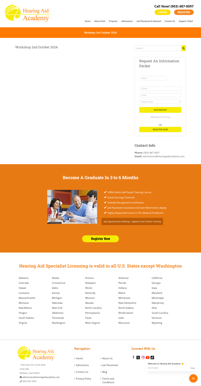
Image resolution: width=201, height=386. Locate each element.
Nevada (89, 303)
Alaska (55, 278)
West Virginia (92, 322)
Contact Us (82, 372)
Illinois (88, 288)
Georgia (156, 283)
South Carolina (160, 312)
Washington (58, 322)
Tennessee (58, 317)
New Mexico (25, 308)
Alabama (23, 278)
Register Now (160, 129)
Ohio (154, 308)
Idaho (55, 288)
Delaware (90, 283)
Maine (121, 293)
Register (184, 12)
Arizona (89, 278)
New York (57, 308)
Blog (104, 372)
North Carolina (93, 308)
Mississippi (158, 298)
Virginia (23, 322)
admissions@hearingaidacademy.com (41, 377)
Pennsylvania (92, 312)
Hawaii (22, 288)
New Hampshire (127, 303)
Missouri (90, 298)
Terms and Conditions (108, 380)
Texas (88, 317)
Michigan (57, 298)
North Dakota (126, 308)
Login (162, 12)
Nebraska (57, 303)
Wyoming (157, 322)
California (157, 278)
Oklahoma (57, 312)
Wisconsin (124, 322)
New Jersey (158, 303)
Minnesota (124, 298)
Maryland (157, 293)
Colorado (24, 283)
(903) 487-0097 (182, 6)
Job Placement (110, 365)
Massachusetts (27, 298)
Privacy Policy (83, 378)
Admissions (82, 365)
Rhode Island (125, 312)
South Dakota (26, 317)
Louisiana (24, 293)
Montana (24, 303)
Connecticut (58, 283)
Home (79, 358)
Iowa (154, 288)
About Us (107, 358)
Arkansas (123, 278)
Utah (121, 317)
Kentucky (90, 293)
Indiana (122, 288)
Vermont (157, 317)
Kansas (56, 293)
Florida (122, 283)
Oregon (23, 312)
